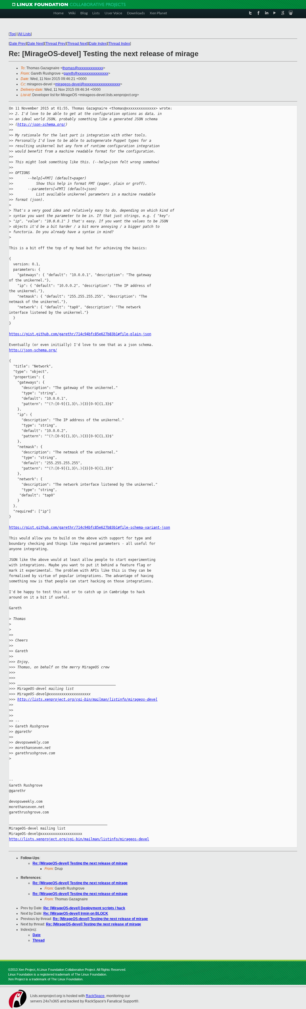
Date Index (98, 43)
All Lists (24, 34)
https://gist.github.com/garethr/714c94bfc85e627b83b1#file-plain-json (80, 334)
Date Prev (18, 43)
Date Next (35, 43)
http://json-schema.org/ (41, 124)
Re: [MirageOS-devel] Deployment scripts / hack (84, 908)
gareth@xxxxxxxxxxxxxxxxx (86, 73)
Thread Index (119, 43)
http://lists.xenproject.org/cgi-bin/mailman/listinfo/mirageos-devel (87, 699)
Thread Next (77, 43)
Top (13, 34)
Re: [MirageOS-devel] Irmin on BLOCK (75, 913)
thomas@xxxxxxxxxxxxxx (82, 68)
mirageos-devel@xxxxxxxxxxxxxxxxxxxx (87, 84)
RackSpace (95, 996)
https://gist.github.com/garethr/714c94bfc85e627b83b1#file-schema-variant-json (89, 527)
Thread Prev (55, 43)
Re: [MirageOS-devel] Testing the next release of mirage (80, 863)
